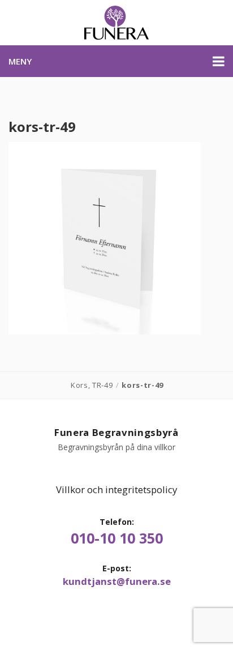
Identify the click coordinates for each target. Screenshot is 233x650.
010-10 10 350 (117, 538)
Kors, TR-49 (92, 385)
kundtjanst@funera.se (117, 581)
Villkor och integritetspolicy (116, 489)
